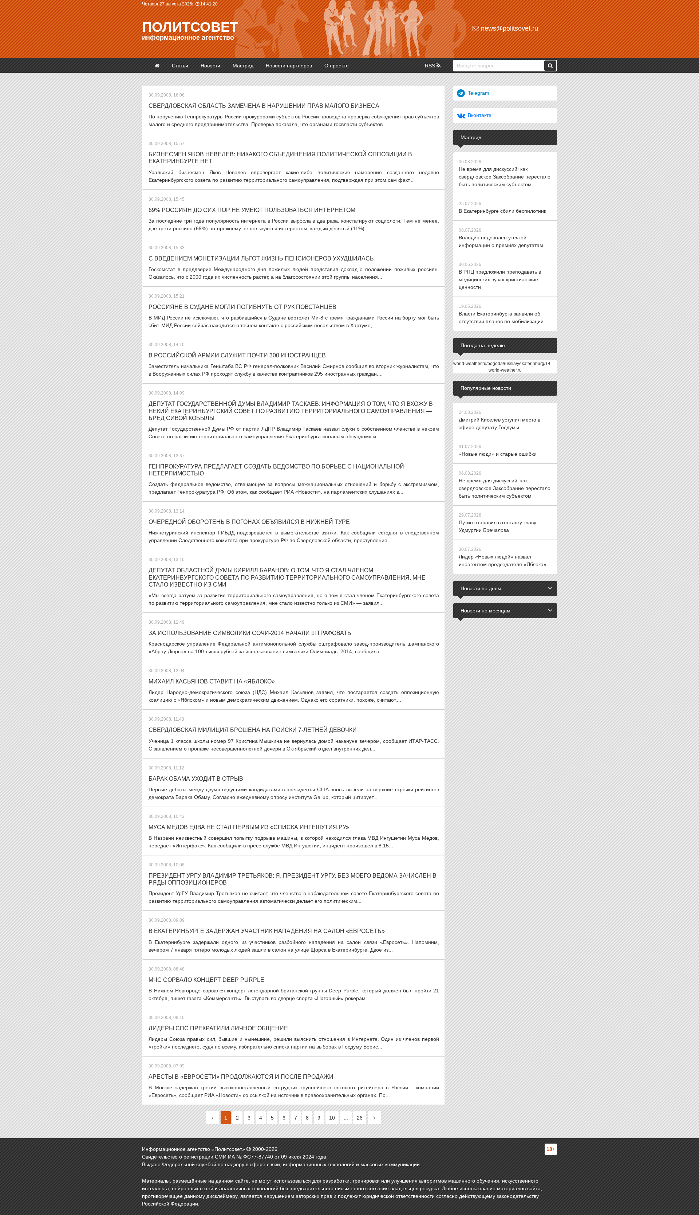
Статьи (180, 65)
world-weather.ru (505, 370)
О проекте (336, 65)
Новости (210, 65)
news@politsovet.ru (508, 28)
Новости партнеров (289, 65)
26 (360, 1118)
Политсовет (190, 27)
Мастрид (243, 65)
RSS (431, 65)
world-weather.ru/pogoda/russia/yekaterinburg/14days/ (507, 363)
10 (332, 1118)
